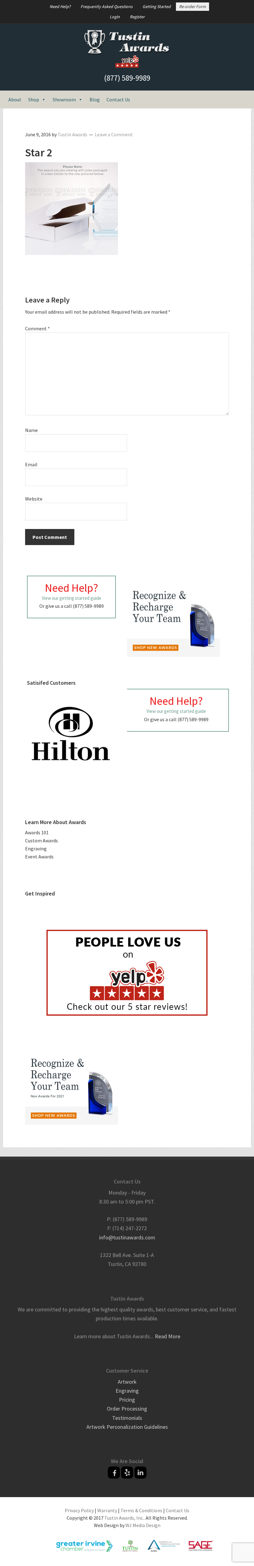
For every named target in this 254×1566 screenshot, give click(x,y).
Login (115, 16)
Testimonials (127, 1417)
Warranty (107, 1510)
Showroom (64, 99)
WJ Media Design (142, 1525)
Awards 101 (37, 832)
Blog (95, 99)
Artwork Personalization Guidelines (127, 1426)
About (14, 99)
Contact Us (118, 99)
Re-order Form (192, 6)
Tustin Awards (127, 42)
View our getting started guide (71, 598)
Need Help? (60, 6)
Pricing (127, 1399)
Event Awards (39, 856)
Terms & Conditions (141, 1510)
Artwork (127, 1381)
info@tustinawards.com (127, 1237)
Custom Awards (41, 840)
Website (33, 499)
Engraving (36, 848)
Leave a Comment (114, 134)
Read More (167, 1336)
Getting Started (156, 6)
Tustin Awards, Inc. (124, 1518)
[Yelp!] (127, 1473)
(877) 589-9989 (127, 78)
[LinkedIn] (140, 1473)
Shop (33, 99)
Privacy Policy (79, 1510)
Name (31, 430)
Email (31, 464)
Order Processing (127, 1408)
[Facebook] (114, 1473)
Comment (37, 328)
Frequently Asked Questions (107, 6)
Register (137, 16)
